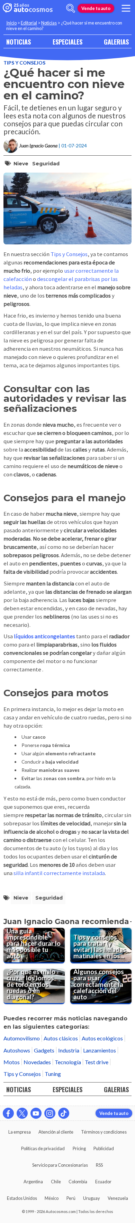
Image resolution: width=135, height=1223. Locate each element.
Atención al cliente (55, 1132)
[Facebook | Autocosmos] (8, 1113)
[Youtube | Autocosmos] (36, 1113)
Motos (11, 1062)
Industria (68, 1050)
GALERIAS (116, 41)
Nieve (21, 164)
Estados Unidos (22, 1198)
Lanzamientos (99, 1050)
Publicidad (103, 1148)
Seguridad (46, 164)
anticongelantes (55, 636)
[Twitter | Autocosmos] (22, 1113)
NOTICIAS (18, 41)
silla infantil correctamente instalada (59, 873)
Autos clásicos (61, 1038)
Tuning (53, 1073)
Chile (56, 1181)
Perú (70, 1198)
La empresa (19, 1132)
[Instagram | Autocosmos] (49, 1113)
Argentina (33, 1181)
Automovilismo (21, 1038)
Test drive (96, 1062)
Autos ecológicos (102, 1038)
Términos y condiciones (104, 1132)
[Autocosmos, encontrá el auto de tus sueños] (27, 8)
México (51, 1198)
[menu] (126, 8)
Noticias (49, 23)
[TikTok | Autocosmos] (63, 1113)
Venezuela (118, 1198)
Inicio (11, 23)
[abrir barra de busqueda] (70, 8)
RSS (99, 1165)
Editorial (29, 23)
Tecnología (68, 1062)
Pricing (79, 1148)
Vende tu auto (95, 8)
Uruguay (91, 1198)
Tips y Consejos (24, 63)
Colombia (78, 1181)
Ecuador (103, 1181)
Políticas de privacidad (43, 1148)
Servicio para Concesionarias (60, 1165)
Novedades (37, 1062)
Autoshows (16, 1050)
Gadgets (44, 1050)
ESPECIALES (67, 41)
